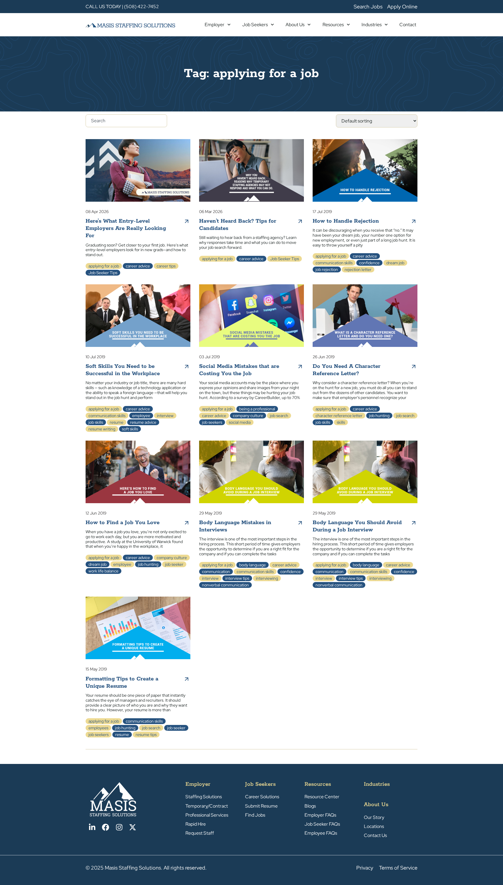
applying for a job (103, 266)
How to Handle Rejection (346, 221)
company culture (248, 415)
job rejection (327, 269)
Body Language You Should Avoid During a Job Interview (357, 526)
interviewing (267, 578)
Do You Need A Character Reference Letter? (346, 370)
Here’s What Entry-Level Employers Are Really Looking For (126, 228)
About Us (295, 25)
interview (165, 415)
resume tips (146, 734)
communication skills (334, 262)
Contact (407, 25)
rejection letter (358, 269)
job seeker (174, 564)
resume (116, 422)
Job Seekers (255, 25)
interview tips (237, 578)
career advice (138, 266)
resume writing (101, 429)
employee (141, 415)
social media (240, 422)
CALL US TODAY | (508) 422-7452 (122, 6)
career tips (166, 266)
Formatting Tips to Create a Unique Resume (122, 682)
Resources (333, 25)
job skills (95, 422)
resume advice (143, 422)
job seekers (212, 422)
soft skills (130, 429)
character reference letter (339, 415)
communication (216, 571)
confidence (369, 262)
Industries (372, 25)
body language (252, 564)
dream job (395, 262)
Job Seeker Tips (102, 272)
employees (98, 727)
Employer (214, 25)
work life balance (103, 571)
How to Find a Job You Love (123, 522)
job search (279, 415)
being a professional (257, 409)
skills (341, 422)
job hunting (379, 415)
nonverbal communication (225, 585)
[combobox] (126, 120)
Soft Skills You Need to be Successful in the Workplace (123, 370)
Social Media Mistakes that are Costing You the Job (239, 370)
